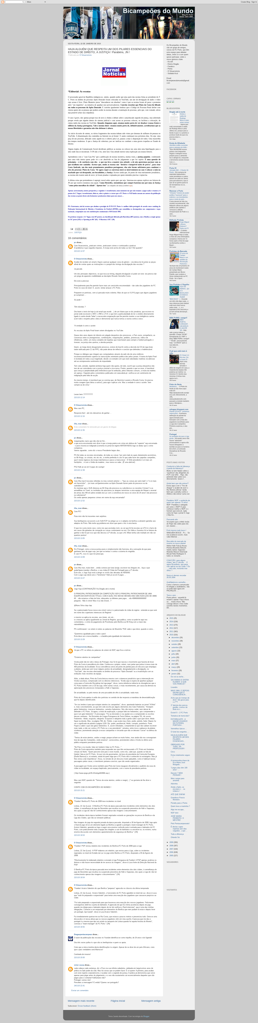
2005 (171, 856)
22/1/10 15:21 (79, 790)
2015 (171, 618)
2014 (171, 622)
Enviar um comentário (79, 990)
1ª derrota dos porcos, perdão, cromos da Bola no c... (179, 707)
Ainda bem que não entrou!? (178, 483)
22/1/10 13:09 (79, 557)
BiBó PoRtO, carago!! (178, 318)
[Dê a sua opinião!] (79, 229)
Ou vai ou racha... (178, 677)
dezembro (175, 638)
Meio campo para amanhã (177, 779)
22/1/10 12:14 (79, 397)
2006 (171, 852)
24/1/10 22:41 (79, 986)
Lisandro (174, 687)
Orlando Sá (175, 837)
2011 (171, 631)
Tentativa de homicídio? (180, 716)
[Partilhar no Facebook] (84, 229)
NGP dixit (174, 813)
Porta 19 (172, 168)
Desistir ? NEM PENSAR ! (177, 774)
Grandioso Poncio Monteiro (178, 799)
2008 (171, 846)
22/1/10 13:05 (79, 538)
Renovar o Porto (176, 191)
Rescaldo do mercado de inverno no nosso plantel (176, 542)
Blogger (146, 1016)
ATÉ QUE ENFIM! (178, 794)
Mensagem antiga (151, 1001)
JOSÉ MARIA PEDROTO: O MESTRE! (177, 818)
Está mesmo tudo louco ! (176, 530)
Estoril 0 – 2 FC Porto (179, 713)
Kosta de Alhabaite (177, 143)
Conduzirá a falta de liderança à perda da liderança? (178, 467)
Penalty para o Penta (179, 803)
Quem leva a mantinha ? (180, 806)
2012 (171, 628)
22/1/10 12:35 (79, 430)
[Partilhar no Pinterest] (86, 229)
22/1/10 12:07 (79, 251)
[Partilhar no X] (81, 229)
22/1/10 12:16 (79, 416)
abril (173, 664)
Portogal (173, 434)
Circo (173, 752)
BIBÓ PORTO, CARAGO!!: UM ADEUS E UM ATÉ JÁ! (184, 325)
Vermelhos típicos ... (179, 729)
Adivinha (174, 784)
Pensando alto (172, 519)
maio (173, 661)
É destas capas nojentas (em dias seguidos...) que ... (179, 829)
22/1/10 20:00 (79, 957)
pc (75, 242)
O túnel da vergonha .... (180, 732)
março (174, 667)
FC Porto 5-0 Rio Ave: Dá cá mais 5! (184, 357)
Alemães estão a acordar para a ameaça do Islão (178, 146)
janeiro (174, 674)
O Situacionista (86, 55)
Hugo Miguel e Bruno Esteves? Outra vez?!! (184, 225)
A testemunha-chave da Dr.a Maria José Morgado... (180, 763)
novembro (175, 641)
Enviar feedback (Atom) (87, 1006)
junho (173, 657)
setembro (175, 647)
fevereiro (175, 670)
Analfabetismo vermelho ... (177, 582)
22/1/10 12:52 (79, 501)
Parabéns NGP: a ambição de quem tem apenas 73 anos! (178, 501)
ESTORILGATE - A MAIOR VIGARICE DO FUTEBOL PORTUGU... (179, 722)
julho (173, 654)
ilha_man (78, 424)
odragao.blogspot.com (178, 409)
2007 (171, 849)
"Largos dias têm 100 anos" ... (179, 769)
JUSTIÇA (78, 232)
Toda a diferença (177, 834)
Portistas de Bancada (178, 251)
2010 (171, 635)
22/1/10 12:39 (79, 470)
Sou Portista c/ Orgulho (179, 285)
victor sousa (79, 965)
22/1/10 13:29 (79, 639)
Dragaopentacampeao (83, 934)
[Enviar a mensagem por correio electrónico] (72, 229)
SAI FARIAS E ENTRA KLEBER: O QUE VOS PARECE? (180, 682)
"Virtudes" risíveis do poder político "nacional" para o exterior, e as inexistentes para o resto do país (179, 196)
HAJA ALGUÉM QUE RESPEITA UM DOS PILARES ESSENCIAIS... (180, 738)
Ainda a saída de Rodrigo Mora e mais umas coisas (184, 118)
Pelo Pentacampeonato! (180, 824)
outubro (174, 644)
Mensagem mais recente (81, 1001)
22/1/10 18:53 (79, 835)
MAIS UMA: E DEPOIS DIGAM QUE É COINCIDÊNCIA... (180, 693)
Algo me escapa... (178, 810)
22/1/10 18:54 (79, 877)
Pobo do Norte (175, 384)
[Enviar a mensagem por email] (76, 229)
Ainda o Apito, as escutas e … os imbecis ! (178, 789)
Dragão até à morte (177, 112)
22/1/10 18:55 (79, 927)
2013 (171, 625)
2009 (171, 842)
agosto (174, 651)
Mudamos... (173, 386)
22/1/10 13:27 (79, 578)
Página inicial (118, 1001)
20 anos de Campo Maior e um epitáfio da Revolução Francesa (184, 258)
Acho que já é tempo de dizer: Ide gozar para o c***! (180, 700)
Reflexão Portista (176, 220)
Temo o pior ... (172, 595)
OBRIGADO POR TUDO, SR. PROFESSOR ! (178, 747)
